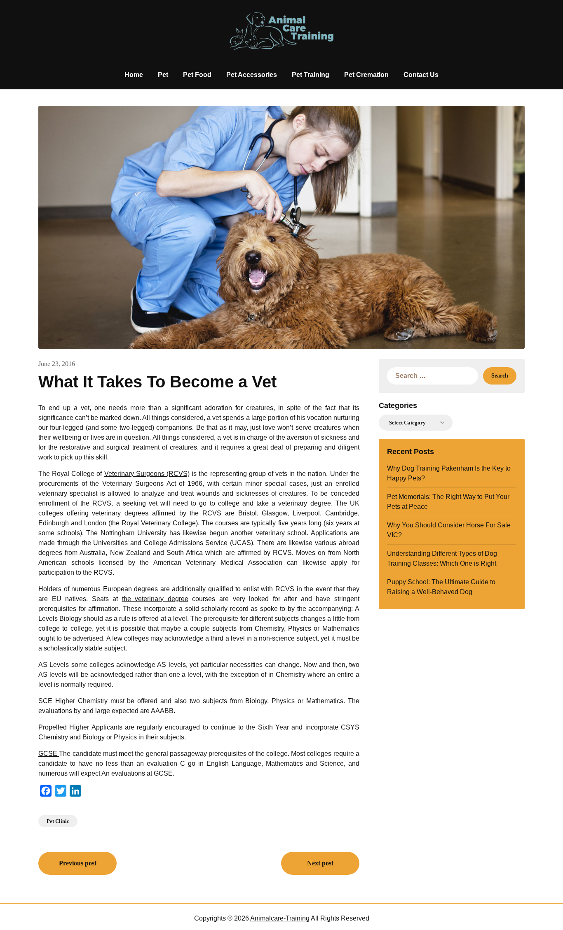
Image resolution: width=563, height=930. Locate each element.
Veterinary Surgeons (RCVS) (147, 473)
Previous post (77, 863)
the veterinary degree (155, 598)
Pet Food (197, 74)
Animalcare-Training (280, 918)
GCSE (48, 753)
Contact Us (421, 74)
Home (133, 74)
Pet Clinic (58, 821)
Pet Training (310, 74)
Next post (320, 863)
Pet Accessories (251, 74)
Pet (163, 74)
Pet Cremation (366, 74)
